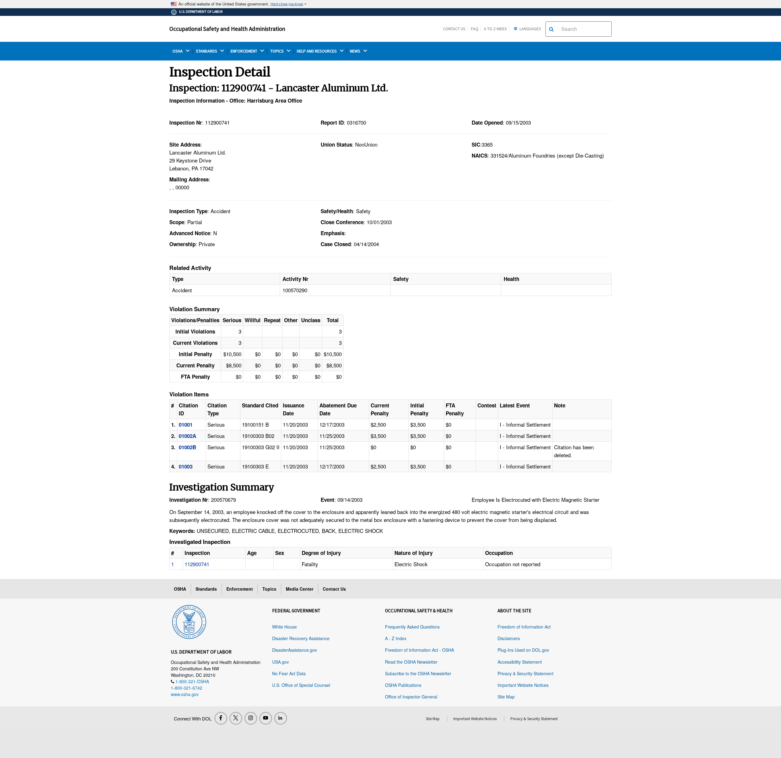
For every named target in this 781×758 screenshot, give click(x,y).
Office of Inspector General (411, 697)
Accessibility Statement (520, 662)
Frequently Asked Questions (412, 627)
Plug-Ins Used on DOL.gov (523, 650)
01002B (187, 447)
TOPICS (277, 51)
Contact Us (454, 28)
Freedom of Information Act (524, 627)
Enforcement (239, 589)
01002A (187, 435)
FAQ (474, 28)
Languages (530, 28)
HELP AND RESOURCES (317, 51)
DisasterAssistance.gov (294, 650)
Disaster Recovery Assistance (300, 638)
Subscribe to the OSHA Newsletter (418, 673)
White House (284, 627)
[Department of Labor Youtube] (265, 718)
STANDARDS (207, 51)
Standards (206, 589)
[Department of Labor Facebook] (220, 718)
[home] (189, 621)
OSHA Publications (403, 685)
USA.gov (280, 662)
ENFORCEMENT (244, 51)
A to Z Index (495, 28)
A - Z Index (395, 638)
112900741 (197, 564)
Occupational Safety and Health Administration (227, 28)
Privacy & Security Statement (525, 673)
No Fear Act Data (289, 673)
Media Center (299, 589)
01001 (186, 424)
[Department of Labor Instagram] (250, 718)
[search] (551, 29)
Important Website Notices (523, 685)
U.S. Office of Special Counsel (301, 685)
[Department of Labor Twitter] (235, 718)
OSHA (178, 51)
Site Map (506, 697)
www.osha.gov (185, 694)
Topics (269, 589)
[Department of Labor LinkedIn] (280, 718)
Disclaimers (509, 638)
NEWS (355, 51)
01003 (186, 466)
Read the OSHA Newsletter (411, 662)
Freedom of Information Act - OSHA (419, 650)
